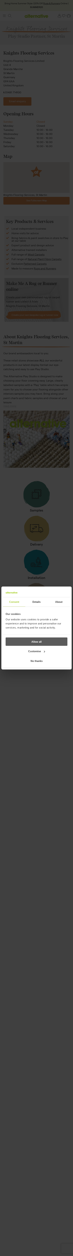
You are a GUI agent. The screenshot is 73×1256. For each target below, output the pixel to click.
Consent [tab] (14, 601)
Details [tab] (36, 601)
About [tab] (59, 601)
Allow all (36, 641)
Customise (34, 651)
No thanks (37, 660)
